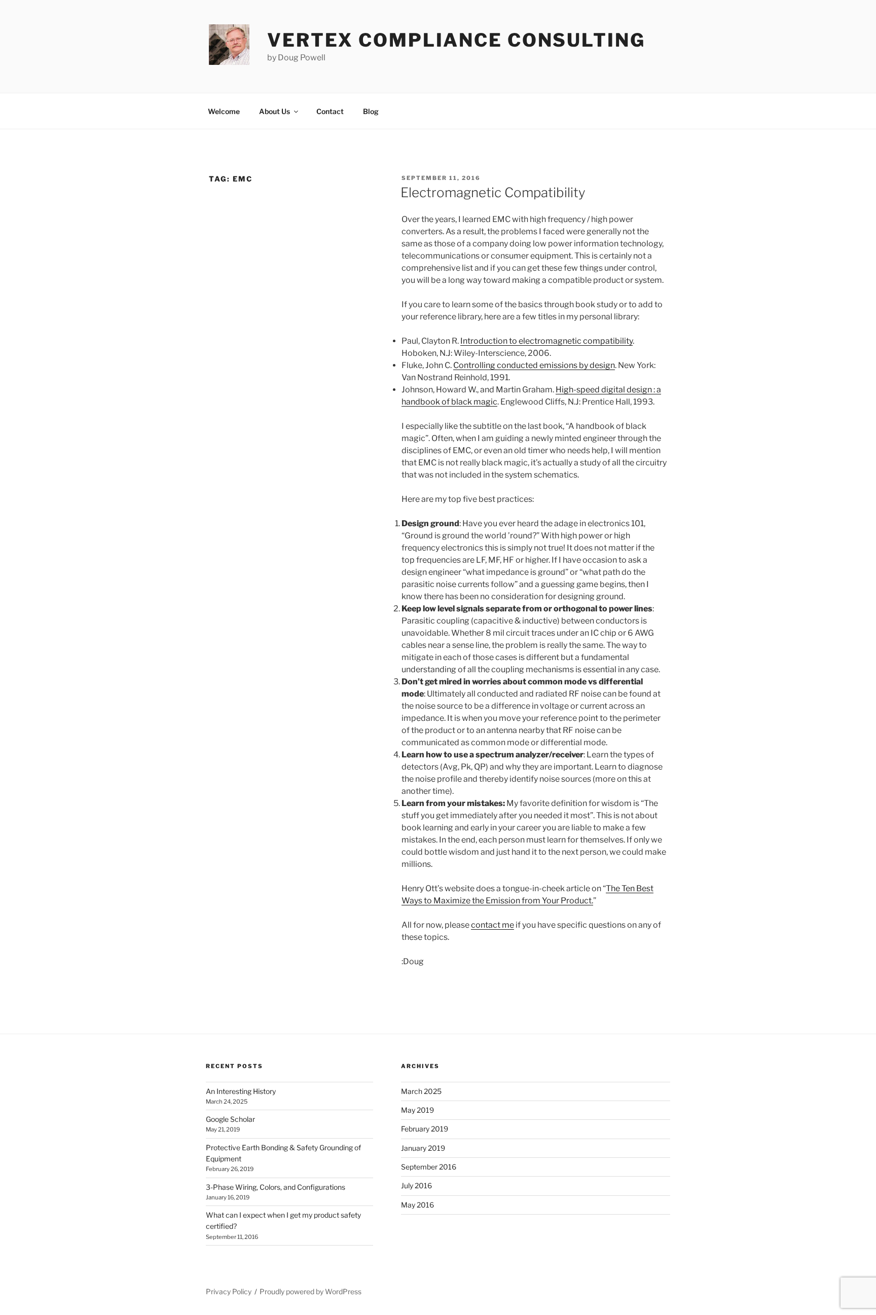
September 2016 (428, 1166)
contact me (492, 925)
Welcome (224, 111)
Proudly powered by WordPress (310, 1291)
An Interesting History (241, 1091)
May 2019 (417, 1110)
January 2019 (423, 1148)
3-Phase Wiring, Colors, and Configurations (275, 1187)
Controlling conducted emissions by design (534, 365)
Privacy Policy (228, 1291)
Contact (330, 111)
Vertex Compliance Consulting (456, 40)
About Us (274, 111)
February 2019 (424, 1128)
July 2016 (416, 1185)
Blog (371, 111)
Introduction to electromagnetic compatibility (546, 341)
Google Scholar (230, 1119)
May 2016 (417, 1204)
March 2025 (421, 1091)
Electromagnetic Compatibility (493, 192)
